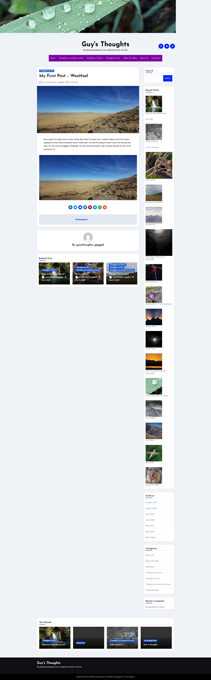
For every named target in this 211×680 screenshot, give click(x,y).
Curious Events (152, 282)
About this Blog (130, 58)
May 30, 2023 (114, 280)
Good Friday (151, 349)
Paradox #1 (150, 224)
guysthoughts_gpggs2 (55, 82)
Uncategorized (152, 590)
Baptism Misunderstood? (53, 274)
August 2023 (151, 508)
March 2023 (151, 537)
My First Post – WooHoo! (63, 76)
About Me (150, 462)
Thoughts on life (113, 58)
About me (144, 58)
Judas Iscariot (152, 141)
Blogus (118, 677)
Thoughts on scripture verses (71, 58)
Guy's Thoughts (105, 44)
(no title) (149, 119)
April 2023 (150, 532)
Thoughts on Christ (94, 58)
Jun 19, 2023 (80, 280)
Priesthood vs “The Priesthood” (159, 304)
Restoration (80, 274)
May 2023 (150, 526)
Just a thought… (153, 147)
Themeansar (129, 677)
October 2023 (151, 502)
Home (52, 58)
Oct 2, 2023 (46, 280)
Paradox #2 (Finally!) (119, 274)
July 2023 (150, 514)
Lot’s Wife (150, 440)
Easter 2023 (151, 326)
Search (149, 71)
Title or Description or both (157, 396)
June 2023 (150, 520)
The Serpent (80, 220)
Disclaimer (156, 58)
